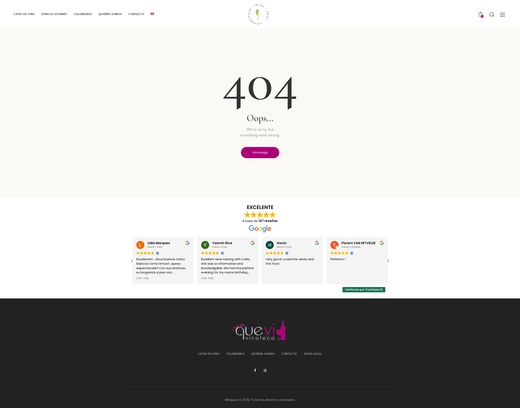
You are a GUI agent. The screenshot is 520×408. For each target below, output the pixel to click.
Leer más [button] (142, 278)
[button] (388, 261)
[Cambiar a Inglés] (152, 14)
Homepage (260, 152)
